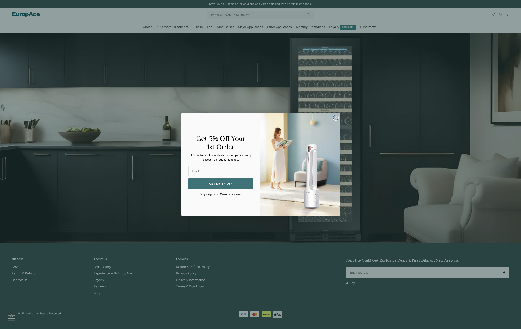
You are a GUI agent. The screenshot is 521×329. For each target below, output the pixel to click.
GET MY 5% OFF (221, 183)
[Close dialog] (335, 117)
